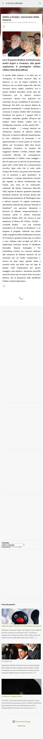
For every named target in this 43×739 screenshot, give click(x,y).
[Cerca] (40, 3)
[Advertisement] (21, 330)
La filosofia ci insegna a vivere (12, 696)
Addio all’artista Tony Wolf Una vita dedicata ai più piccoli (21, 626)
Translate (18, 547)
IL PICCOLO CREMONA (14, 3)
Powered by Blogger (22, 722)
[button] (4, 26)
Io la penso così (7, 661)
